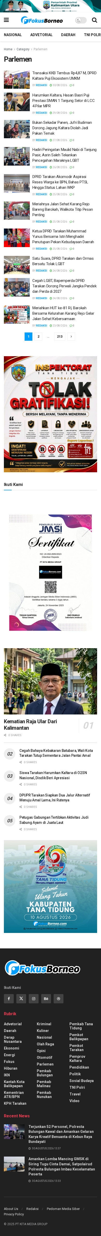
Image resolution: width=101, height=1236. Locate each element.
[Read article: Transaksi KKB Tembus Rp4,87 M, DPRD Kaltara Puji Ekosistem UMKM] (17, 79)
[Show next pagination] (71, 336)
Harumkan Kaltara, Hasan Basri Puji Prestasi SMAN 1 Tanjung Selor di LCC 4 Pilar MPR (63, 100)
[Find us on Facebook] (9, 998)
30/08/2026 (59, 85)
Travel (75, 1094)
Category (23, 49)
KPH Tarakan (15, 1103)
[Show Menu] (6, 20)
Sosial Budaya (81, 1081)
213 (59, 336)
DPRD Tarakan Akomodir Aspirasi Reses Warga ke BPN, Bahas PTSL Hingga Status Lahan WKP (60, 182)
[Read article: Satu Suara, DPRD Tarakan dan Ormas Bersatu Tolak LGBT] (17, 265)
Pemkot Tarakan (76, 1048)
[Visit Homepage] (42, 20)
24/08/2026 (59, 270)
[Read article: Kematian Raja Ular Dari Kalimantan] (50, 681)
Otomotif (44, 1057)
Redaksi (41, 85)
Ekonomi (11, 1048)
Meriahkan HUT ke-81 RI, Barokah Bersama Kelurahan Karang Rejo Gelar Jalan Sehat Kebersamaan (63, 313)
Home (8, 49)
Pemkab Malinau (44, 1084)
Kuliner (43, 1031)
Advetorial (41, 35)
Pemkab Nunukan (44, 1095)
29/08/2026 (59, 112)
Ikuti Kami (13, 484)
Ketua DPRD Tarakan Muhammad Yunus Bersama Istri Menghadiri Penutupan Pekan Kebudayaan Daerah (63, 236)
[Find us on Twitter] (21, 998)
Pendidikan (79, 1067)
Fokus (9, 1062)
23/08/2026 (59, 325)
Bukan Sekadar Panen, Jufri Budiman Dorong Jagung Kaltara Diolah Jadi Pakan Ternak (62, 128)
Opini (41, 1051)
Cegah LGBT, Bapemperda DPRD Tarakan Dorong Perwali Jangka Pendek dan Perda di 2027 (64, 286)
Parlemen (40, 49)
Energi (9, 1055)
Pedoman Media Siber (63, 1209)
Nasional (13, 35)
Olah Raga (45, 1044)
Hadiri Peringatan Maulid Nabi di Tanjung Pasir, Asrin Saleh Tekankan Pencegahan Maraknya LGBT (64, 155)
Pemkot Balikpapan (78, 1037)
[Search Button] (94, 20)
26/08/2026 (59, 167)
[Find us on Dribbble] (58, 998)
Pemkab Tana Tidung (81, 1026)
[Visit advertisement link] (50, 6)
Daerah (68, 35)
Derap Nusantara (13, 1039)
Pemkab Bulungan (45, 1073)
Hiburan (10, 1068)
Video (74, 1101)
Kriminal (44, 1024)
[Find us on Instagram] (34, 998)
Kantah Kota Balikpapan (14, 1084)
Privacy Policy (14, 1214)
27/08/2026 (59, 140)
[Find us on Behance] (46, 998)
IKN (7, 1075)
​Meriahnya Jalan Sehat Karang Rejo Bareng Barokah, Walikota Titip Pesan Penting (62, 209)
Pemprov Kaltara (77, 1058)
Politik (75, 1074)
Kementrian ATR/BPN (14, 1095)
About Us (11, 1209)
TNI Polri (77, 1087)
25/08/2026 (59, 194)
